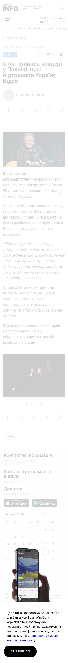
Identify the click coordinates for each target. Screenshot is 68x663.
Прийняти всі (20, 651)
